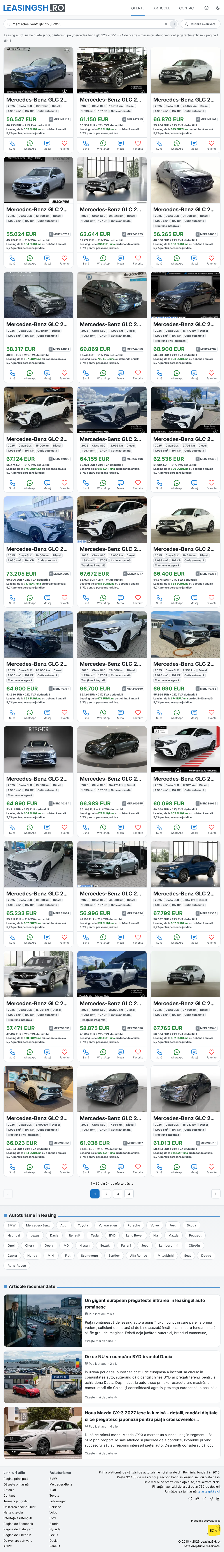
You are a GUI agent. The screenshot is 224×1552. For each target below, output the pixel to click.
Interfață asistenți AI (18, 1518)
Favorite (65, 148)
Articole (9, 1490)
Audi (52, 1490)
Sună (12, 148)
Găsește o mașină (16, 1484)
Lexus (53, 1535)
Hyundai (55, 1529)
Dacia (53, 1540)
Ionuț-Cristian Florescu (213, 1530)
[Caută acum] (173, 24)
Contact (9, 1495)
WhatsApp (30, 148)
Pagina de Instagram (18, 1529)
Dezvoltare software (18, 1540)
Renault (54, 1546)
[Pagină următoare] (215, 1193)
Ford (52, 1518)
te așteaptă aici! (209, 1491)
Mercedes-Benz (60, 1484)
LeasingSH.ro (210, 1541)
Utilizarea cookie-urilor (19, 1507)
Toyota (54, 1495)
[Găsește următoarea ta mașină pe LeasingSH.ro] (34, 8)
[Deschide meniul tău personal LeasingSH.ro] (206, 8)
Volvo (53, 1512)
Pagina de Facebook (18, 1524)
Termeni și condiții (16, 1501)
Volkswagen (57, 1501)
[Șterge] (166, 24)
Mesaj (47, 148)
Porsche (55, 1507)
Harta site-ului (13, 1512)
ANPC (8, 1546)
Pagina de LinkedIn (17, 1535)
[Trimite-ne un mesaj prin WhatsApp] (190, 1499)
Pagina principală (16, 1478)
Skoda (54, 1524)
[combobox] (91, 24)
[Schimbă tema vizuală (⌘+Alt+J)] (218, 8)
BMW (53, 1478)
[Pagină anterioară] (8, 1193)
